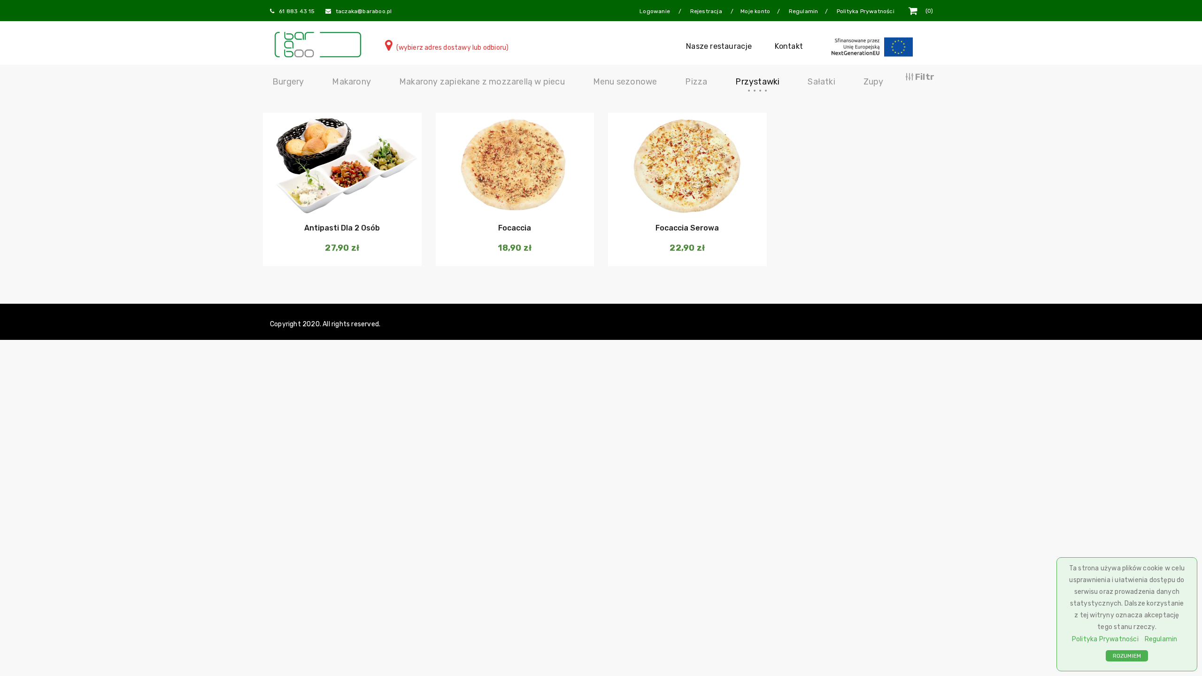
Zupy (873, 82)
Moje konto (755, 11)
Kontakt (789, 46)
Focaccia (514, 227)
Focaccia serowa (687, 227)
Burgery (288, 82)
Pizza (696, 82)
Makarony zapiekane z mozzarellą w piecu (482, 82)
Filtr (923, 77)
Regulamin (1161, 639)
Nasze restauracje (719, 46)
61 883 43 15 (297, 11)
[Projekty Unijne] (873, 46)
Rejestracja (707, 11)
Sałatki (821, 82)
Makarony (351, 82)
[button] (341, 199)
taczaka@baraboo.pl (364, 11)
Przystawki (757, 82)
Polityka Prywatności (1105, 639)
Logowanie (655, 11)
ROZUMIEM (1127, 656)
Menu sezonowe (625, 82)
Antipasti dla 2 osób (342, 227)
